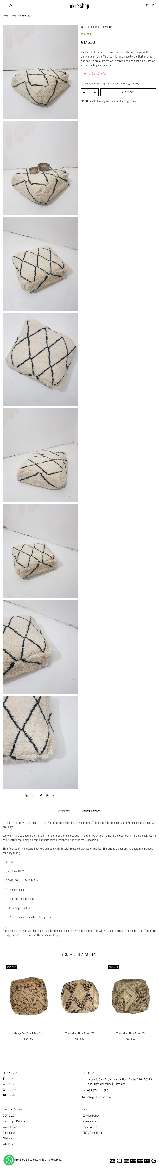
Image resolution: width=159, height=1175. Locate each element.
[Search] (10, 6)
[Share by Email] (53, 795)
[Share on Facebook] (35, 795)
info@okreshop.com (99, 1097)
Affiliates (8, 1138)
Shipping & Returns (14, 1121)
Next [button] (152, 1007)
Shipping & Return (91, 810)
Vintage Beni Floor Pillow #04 (130, 1033)
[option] (40, 72)
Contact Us (9, 1133)
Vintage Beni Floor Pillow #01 (28, 1033)
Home (5, 15)
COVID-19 (8, 1116)
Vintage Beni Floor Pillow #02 (79, 1033)
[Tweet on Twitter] (41, 795)
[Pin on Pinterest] (47, 795)
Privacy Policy (90, 1121)
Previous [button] (6, 1007)
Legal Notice (89, 1127)
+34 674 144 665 (97, 1090)
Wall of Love (10, 1127)
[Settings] (147, 6)
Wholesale (9, 1144)
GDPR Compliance (92, 1133)
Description (64, 810)
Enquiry (135, 83)
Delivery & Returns (115, 83)
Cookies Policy (90, 1116)
